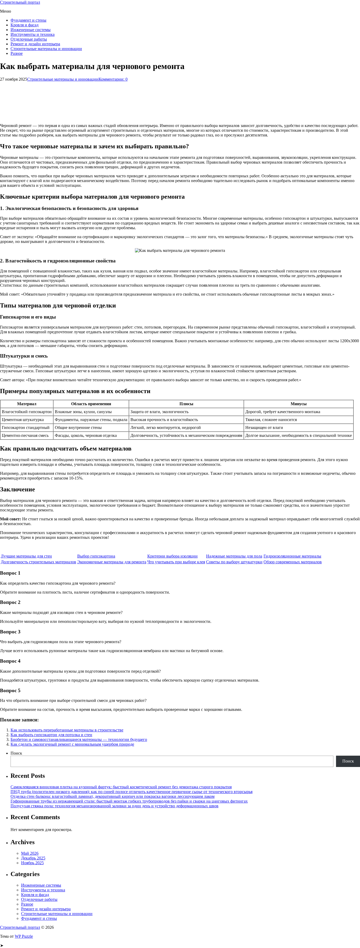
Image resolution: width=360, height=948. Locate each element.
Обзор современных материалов (293, 562)
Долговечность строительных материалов (38, 562)
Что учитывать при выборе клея (176, 562)
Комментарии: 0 (113, 79)
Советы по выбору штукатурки (234, 562)
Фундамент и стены (28, 20)
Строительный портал (20, 2)
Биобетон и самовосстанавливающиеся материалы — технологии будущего (79, 739)
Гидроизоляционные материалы (292, 556)
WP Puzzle (24, 936)
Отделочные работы (29, 39)
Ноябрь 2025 (32, 863)
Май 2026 (29, 853)
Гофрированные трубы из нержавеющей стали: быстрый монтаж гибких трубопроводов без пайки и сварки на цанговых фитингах (129, 801)
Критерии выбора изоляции (172, 556)
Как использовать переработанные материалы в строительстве (67, 730)
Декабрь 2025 (33, 858)
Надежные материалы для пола (234, 556)
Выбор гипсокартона (96, 556)
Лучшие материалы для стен (26, 556)
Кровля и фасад (24, 25)
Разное (17, 53)
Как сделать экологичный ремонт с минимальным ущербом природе (72, 744)
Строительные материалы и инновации (46, 48)
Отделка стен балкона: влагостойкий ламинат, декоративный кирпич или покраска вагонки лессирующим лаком (113, 796)
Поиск (16, 753)
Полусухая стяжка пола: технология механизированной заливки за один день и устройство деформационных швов (114, 806)
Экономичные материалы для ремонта (111, 562)
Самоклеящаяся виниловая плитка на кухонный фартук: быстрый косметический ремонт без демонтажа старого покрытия (121, 787)
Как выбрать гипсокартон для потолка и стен (51, 734)
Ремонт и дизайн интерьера (35, 44)
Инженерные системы (31, 29)
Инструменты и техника (33, 34)
